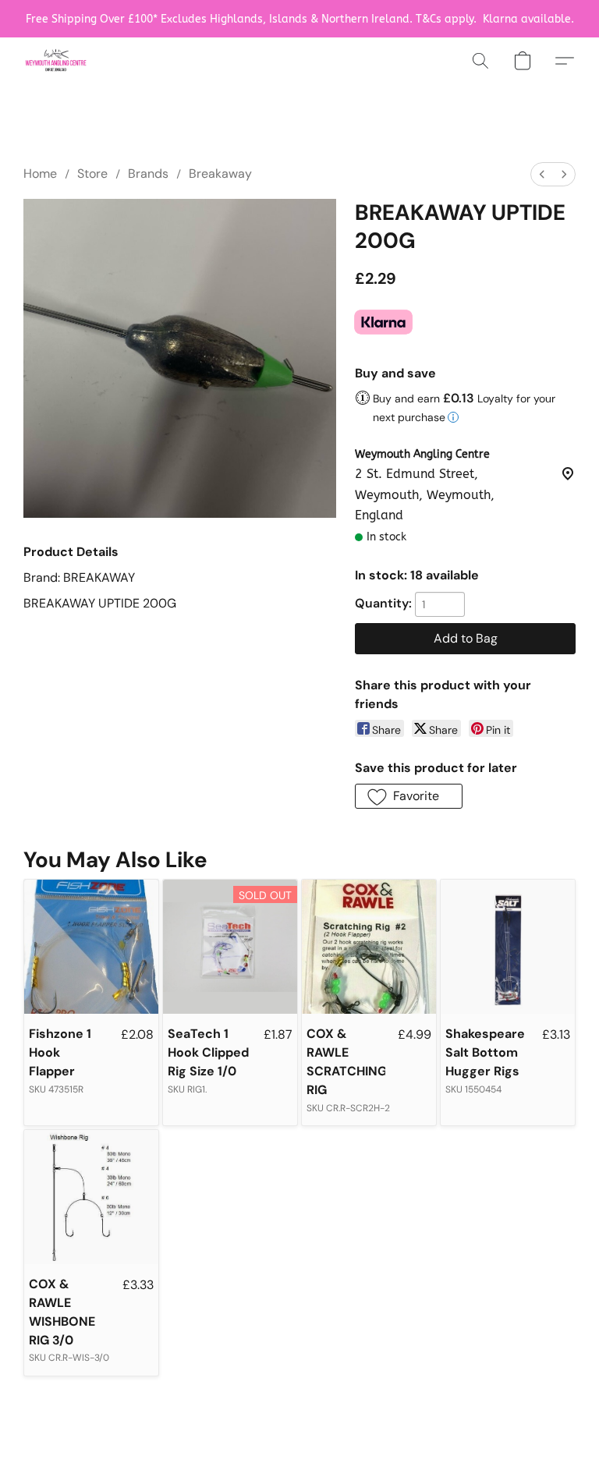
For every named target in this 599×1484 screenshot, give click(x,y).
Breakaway (220, 173)
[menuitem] (542, 174)
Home (40, 173)
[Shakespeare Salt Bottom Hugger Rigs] (508, 947)
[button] (56, 60)
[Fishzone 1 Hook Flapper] (91, 947)
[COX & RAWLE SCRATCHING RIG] (369, 947)
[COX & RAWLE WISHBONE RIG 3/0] (91, 1197)
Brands (148, 173)
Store (92, 173)
